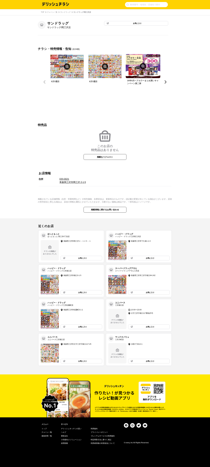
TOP (42, 12)
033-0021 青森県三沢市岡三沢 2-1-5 (72, 180)
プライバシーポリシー (99, 432)
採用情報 (64, 443)
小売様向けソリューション (71, 440)
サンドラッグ (65, 12)
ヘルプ (63, 432)
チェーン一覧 (52, 12)
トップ (44, 429)
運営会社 (64, 436)
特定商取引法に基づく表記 (101, 440)
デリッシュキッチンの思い (71, 429)
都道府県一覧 (47, 436)
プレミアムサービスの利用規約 (103, 436)
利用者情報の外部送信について (103, 443)
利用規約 (94, 429)
